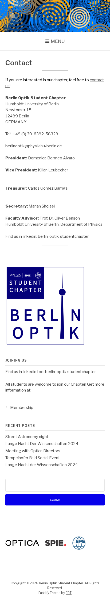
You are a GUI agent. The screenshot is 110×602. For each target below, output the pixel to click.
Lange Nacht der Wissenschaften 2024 (41, 464)
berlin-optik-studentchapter (63, 236)
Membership (21, 407)
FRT (69, 593)
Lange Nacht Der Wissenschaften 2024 (41, 443)
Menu (58, 41)
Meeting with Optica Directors (32, 450)
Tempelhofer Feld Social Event (32, 457)
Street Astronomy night (26, 436)
